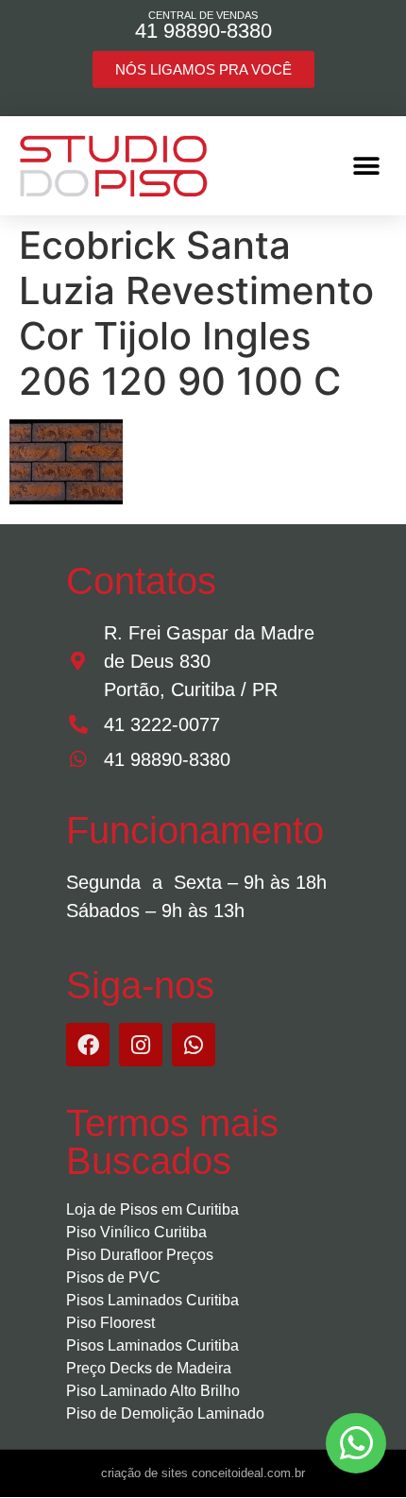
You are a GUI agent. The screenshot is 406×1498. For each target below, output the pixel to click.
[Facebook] (88, 1044)
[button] (366, 166)
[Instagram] (140, 1044)
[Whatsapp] (193, 1044)
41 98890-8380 (203, 31)
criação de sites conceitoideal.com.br (203, 1473)
